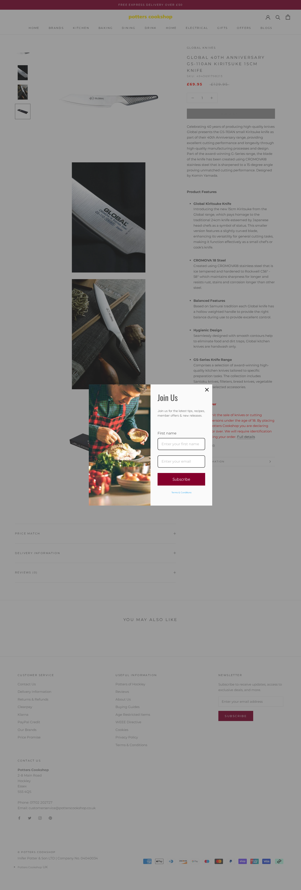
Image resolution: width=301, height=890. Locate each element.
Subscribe (181, 479)
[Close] (207, 389)
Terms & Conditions (181, 492)
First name (167, 433)
